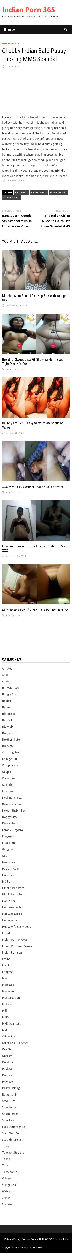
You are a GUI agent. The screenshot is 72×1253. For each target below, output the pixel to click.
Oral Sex (7, 1049)
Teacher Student (13, 1152)
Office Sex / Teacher (15, 1043)
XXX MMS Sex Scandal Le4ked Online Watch (33, 487)
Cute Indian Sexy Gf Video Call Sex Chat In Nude (35, 610)
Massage (8, 991)
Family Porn (9, 823)
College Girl (9, 759)
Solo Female (10, 1107)
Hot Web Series (12, 914)
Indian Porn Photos (14, 939)
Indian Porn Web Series (17, 946)
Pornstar (8, 1075)
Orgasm (7, 1056)
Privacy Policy (12, 1239)
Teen (5, 1165)
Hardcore (8, 875)
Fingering (8, 836)
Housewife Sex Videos (16, 927)
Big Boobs (9, 714)
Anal (5, 675)
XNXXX (6, 1198)
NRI (4, 1030)
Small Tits (8, 1101)
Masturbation (11, 998)
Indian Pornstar (12, 952)
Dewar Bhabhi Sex (13, 810)
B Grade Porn (11, 688)
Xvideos (7, 1204)
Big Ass (7, 707)
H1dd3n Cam (10, 868)
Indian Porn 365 (28, 9)
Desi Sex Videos (12, 804)
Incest (6, 933)
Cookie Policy (30, 1239)
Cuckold (7, 785)
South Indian (10, 1114)
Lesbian (7, 965)
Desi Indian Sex (12, 798)
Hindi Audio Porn (13, 888)
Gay (4, 856)
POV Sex (7, 1081)
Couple (6, 772)
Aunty (6, 681)
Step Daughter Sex (14, 1127)
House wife (9, 920)
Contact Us (61, 1239)
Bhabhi (6, 701)
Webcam (7, 1191)
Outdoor (7, 1062)
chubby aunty (39, 192)
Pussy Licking (11, 1088)
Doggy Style (10, 817)
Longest (7, 972)
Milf (4, 1010)
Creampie (8, 778)
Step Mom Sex (11, 1133)
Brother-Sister (11, 739)
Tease (6, 1159)
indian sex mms (58, 192)
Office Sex (8, 1036)
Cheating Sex (10, 752)
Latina (6, 959)
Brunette (8, 746)
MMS (5, 1017)
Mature (7, 1004)
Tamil (5, 1146)
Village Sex (9, 1185)
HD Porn (7, 881)
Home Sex (8, 901)
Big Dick (7, 720)
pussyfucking (11, 197)
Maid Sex (8, 985)
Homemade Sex (12, 907)
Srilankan (8, 1120)
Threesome (9, 1172)
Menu (11, 29)
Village (6, 1178)
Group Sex (8, 862)
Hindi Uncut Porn (13, 894)
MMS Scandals (10, 43)
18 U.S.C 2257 (46, 1239)
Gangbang (8, 849)
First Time (9, 843)
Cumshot (8, 791)
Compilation (10, 765)
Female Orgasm (12, 830)
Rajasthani (9, 1094)
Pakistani (8, 1069)
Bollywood (9, 733)
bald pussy (21, 192)
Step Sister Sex (11, 1140)
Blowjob (7, 727)
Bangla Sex (9, 694)
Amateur (7, 668)
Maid (5, 978)
